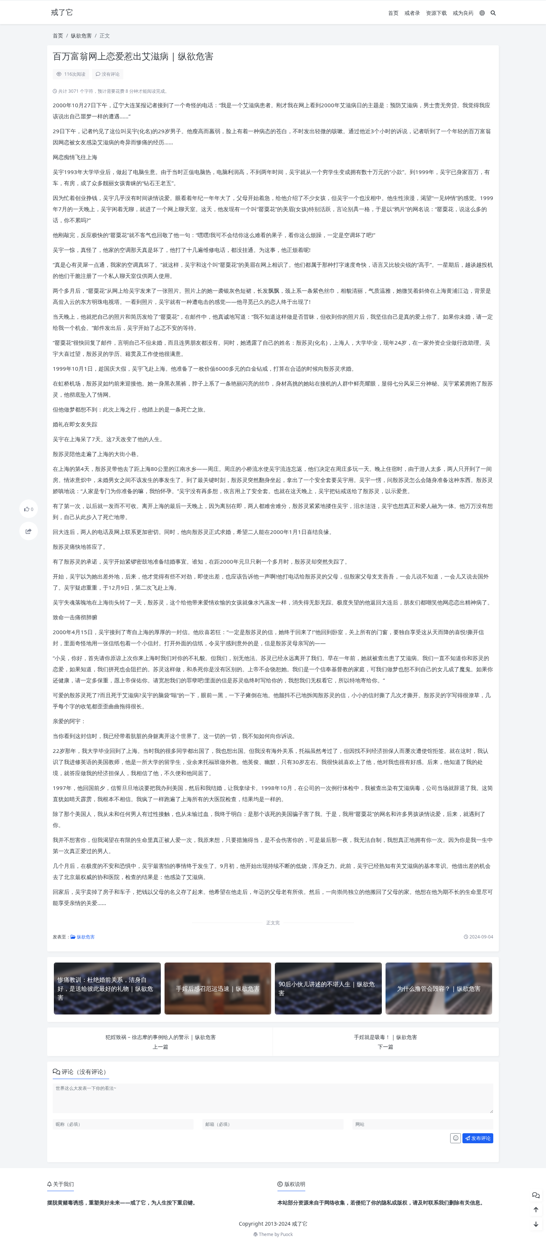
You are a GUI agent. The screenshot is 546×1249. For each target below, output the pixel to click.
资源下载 (436, 12)
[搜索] (493, 13)
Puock (286, 1234)
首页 (393, 12)
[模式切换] (482, 13)
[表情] (455, 1138)
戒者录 (412, 12)
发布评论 (480, 1138)
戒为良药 (463, 12)
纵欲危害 (81, 35)
